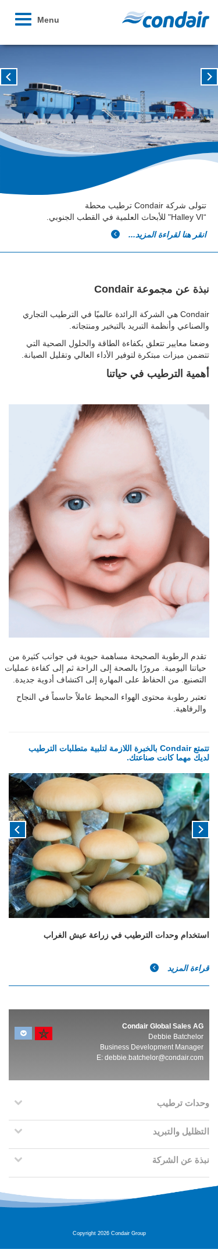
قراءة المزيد (187, 968)
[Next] (17, 828)
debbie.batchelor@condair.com (154, 1058)
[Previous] (200, 828)
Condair (165, 19)
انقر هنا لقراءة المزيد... (166, 234)
